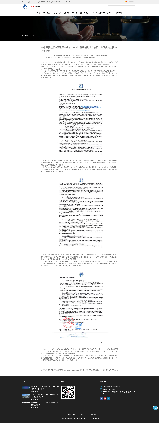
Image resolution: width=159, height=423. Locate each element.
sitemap (93, 415)
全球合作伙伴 (56, 13)
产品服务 (74, 13)
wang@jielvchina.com (31, 2)
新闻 (48, 13)
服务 (43, 13)
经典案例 (66, 13)
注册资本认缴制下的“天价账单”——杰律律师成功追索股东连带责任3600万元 (98, 370)
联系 (87, 415)
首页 (38, 13)
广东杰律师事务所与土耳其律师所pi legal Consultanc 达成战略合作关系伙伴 (60, 370)
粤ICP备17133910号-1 (91, 418)
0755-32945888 (45, 2)
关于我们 (110, 13)
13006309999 (57, 2)
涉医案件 (119, 13)
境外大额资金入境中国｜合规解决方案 (92, 13)
